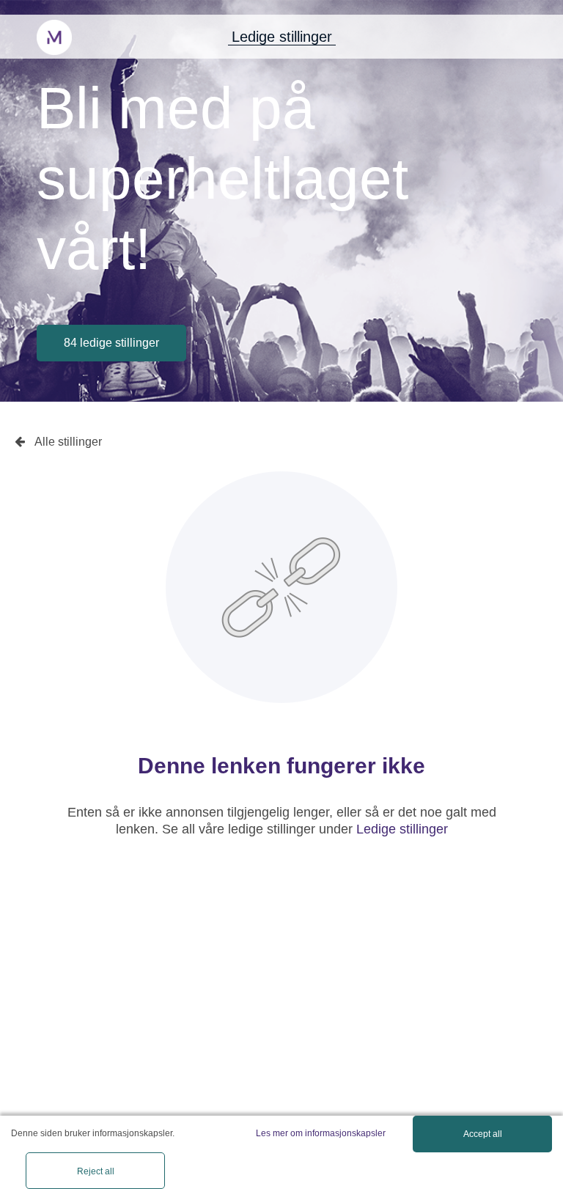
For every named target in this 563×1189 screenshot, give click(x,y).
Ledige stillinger (282, 37)
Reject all (95, 1171)
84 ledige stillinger (111, 342)
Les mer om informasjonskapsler (321, 1133)
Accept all (482, 1134)
